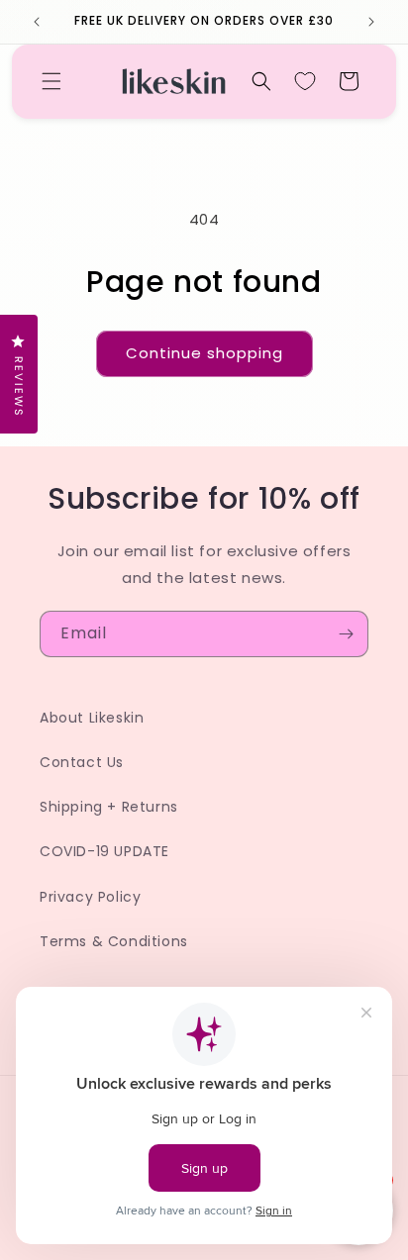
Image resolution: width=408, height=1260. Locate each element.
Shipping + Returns (109, 807)
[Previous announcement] (36, 22)
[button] (51, 81)
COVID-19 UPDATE (104, 851)
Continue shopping (204, 352)
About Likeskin (92, 717)
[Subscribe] (345, 634)
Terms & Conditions (114, 941)
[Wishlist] (305, 81)
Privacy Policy (90, 897)
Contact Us (82, 762)
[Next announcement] (371, 22)
